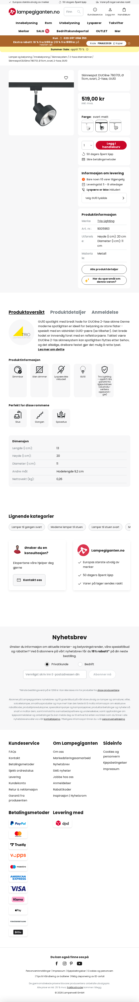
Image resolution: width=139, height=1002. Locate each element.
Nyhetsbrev (61, 764)
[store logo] (34, 11)
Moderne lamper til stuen (67, 527)
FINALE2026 (106, 43)
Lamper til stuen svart (105, 527)
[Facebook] (59, 964)
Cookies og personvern (100, 970)
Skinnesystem (59, 56)
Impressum (111, 769)
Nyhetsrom (79, 796)
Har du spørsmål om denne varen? (106, 280)
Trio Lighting (105, 221)
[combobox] (73, 11)
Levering (15, 777)
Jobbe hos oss (63, 777)
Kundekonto (17, 783)
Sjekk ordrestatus (21, 771)
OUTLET (102, 31)
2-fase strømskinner (81, 56)
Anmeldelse (105, 312)
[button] (66, 78)
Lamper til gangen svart (27, 527)
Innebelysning (42, 56)
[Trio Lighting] (21, 332)
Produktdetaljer (68, 312)
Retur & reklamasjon (23, 789)
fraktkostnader (75, 987)
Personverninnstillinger (38, 970)
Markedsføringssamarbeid (71, 758)
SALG (40, 31)
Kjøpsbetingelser (115, 763)
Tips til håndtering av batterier (52, 976)
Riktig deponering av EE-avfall (87, 976)
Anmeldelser (62, 783)
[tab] (27, 312)
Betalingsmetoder (21, 764)
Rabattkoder (62, 789)
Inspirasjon (60, 796)
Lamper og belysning (20, 56)
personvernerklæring (113, 719)
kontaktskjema (52, 719)
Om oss (58, 752)
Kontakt (14, 758)
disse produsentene (108, 690)
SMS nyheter (62, 771)
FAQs (12, 752)
